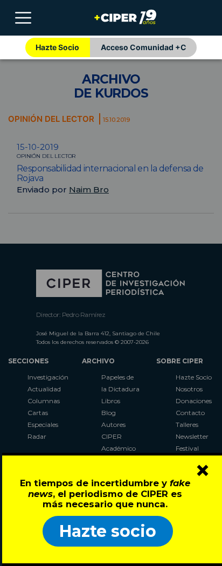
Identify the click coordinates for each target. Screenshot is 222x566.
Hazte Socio (57, 47)
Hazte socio (107, 531)
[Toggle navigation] (23, 18)
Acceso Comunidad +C (143, 47)
